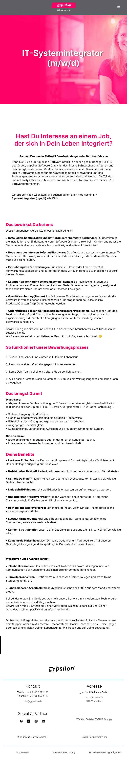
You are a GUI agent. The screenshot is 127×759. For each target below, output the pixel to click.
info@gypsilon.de (58, 609)
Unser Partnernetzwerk (94, 736)
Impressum (22, 752)
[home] (63, 6)
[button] (119, 7)
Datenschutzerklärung (63, 752)
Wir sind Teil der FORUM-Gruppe (94, 719)
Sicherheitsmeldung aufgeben (104, 752)
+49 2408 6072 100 (37, 692)
